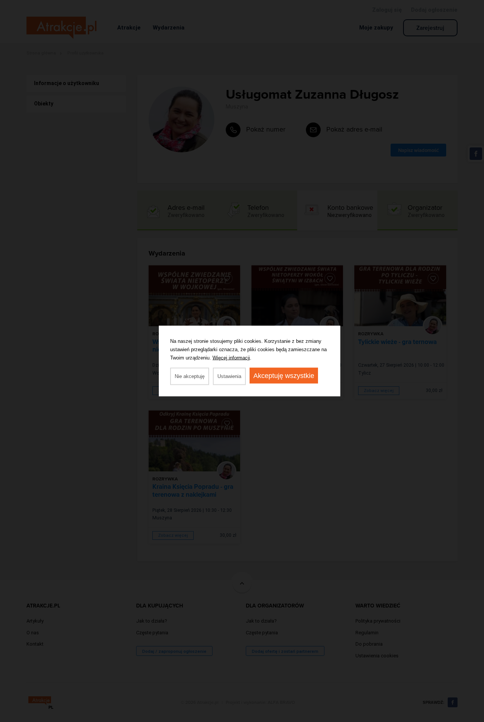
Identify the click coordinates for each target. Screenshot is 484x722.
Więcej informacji (231, 358)
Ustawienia (229, 376)
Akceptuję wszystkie (283, 376)
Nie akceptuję (190, 376)
